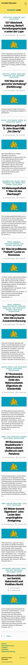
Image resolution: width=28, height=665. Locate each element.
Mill (25, 120)
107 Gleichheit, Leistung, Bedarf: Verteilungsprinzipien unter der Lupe (14, 27)
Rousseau (9, 184)
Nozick (9, 505)
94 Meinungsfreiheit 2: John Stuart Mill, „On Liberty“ (14, 128)
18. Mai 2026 (22, 90)
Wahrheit (19, 122)
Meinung (20, 120)
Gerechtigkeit (7, 17)
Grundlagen (16, 17)
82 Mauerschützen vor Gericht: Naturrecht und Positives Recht (14, 580)
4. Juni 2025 (22, 135)
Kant (9, 308)
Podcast (3, 643)
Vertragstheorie (14, 311)
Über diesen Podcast (7, 645)
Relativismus (20, 75)
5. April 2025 (22, 324)
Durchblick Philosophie (8, 3)
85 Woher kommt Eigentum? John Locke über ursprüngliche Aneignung (14, 514)
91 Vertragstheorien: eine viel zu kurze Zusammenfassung (14, 317)
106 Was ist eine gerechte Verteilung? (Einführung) (13, 83)
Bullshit (17, 181)
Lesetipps (4, 647)
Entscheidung (6, 568)
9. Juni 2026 (22, 35)
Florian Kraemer (11, 35)
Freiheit (4, 120)
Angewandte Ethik (8, 181)
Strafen (19, 571)
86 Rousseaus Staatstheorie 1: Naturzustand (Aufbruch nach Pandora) (14, 447)
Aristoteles (6, 73)
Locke (23, 17)
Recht (23, 182)
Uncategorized (17, 245)
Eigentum (4, 367)
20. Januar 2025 (22, 392)
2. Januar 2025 (22, 457)
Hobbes (5, 308)
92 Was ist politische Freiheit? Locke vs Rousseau (14, 251)
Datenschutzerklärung (8, 651)
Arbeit (4, 503)
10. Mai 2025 (22, 197)
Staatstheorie (14, 19)
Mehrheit (14, 120)
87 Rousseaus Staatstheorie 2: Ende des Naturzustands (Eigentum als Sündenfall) (14, 381)
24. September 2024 (15, 590)
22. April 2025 (21, 258)
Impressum (4, 649)
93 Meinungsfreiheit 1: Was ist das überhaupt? (14, 191)
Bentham (13, 73)
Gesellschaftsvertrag (11, 243)
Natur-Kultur (20, 308)
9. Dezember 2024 (21, 524)
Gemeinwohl (6, 182)
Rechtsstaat (18, 570)
